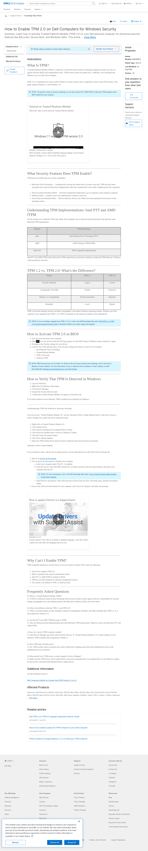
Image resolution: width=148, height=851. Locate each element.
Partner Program (80, 810)
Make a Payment (45, 782)
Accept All (72, 842)
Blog (110, 797)
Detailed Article (12, 47)
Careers (42, 802)
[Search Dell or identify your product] (93, 3)
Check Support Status (134, 123)
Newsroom (43, 814)
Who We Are (44, 797)
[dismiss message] (88, 49)
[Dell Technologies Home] (14, 3)
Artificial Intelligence (12, 797)
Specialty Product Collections (119, 814)
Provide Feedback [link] (13, 70)
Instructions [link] (11, 51)
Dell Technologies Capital (48, 806)
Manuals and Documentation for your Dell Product (60, 369)
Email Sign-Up (114, 810)
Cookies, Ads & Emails (97, 840)
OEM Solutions (79, 806)
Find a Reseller (79, 802)
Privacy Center (114, 818)
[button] (104, 3)
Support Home (15, 16)
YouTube (112, 786)
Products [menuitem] (7, 9)
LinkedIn (112, 777)
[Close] (79, 821)
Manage (15, 842)
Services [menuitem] (27, 9)
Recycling (42, 818)
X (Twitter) (112, 773)
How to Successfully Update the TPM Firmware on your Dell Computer (58, 728)
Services (8, 810)
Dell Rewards (114, 802)
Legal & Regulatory (118, 840)
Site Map (8, 766)
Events (111, 806)
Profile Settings (44, 773)
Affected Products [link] (13, 61)
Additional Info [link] (12, 57)
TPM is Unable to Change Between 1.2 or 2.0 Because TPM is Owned (58, 739)
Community (113, 765)
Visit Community (134, 96)
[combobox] (62, 3)
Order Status (44, 769)
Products (8, 802)
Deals (7, 814)
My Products (44, 777)
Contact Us (113, 769)
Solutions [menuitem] (17, 9)
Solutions (8, 806)
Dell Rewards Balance (47, 786)
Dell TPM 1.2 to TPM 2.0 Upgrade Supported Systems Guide (54, 717)
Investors (42, 810)
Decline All (54, 842)
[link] (116, 3)
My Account (43, 765)
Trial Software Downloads (118, 827)
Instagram (112, 782)
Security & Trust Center (117, 822)
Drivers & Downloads (48, 458)
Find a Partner (79, 797)
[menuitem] (38, 9)
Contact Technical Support (83, 769)
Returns (77, 773)
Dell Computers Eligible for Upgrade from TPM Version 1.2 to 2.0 (51, 680)
